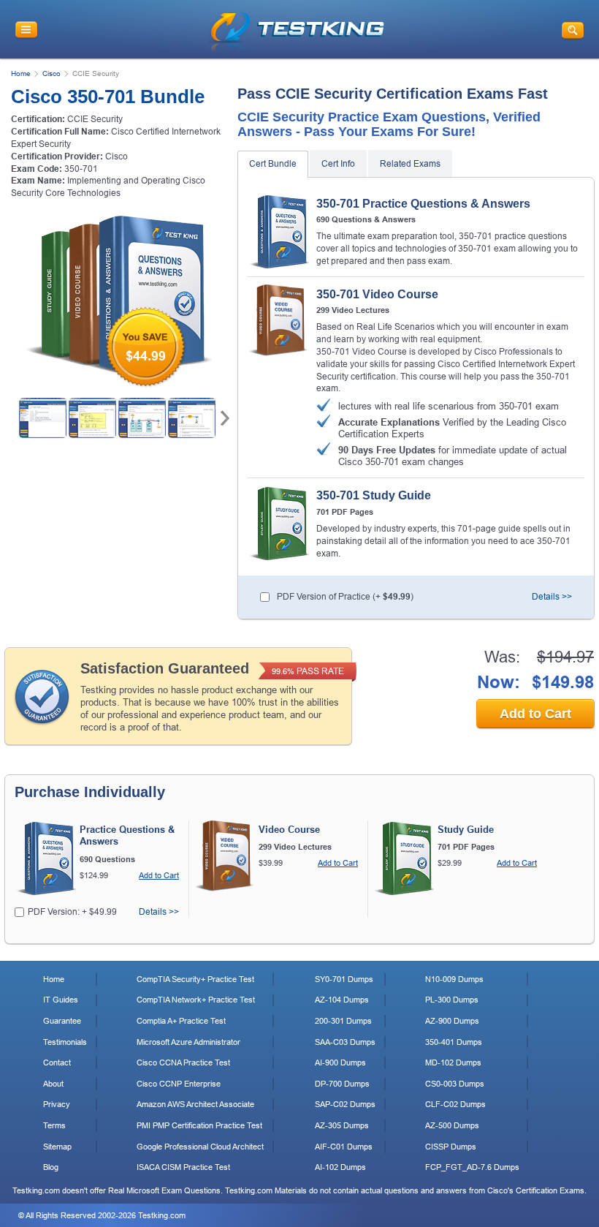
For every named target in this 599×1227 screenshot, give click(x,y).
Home (21, 73)
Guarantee (62, 1020)
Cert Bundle (273, 164)
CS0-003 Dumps (454, 1083)
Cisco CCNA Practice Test (183, 1062)
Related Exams (410, 164)
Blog (50, 1167)
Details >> (552, 597)
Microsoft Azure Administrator (188, 1042)
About (53, 1083)
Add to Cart (535, 713)
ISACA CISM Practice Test (183, 1167)
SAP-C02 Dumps (345, 1104)
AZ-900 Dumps (452, 1020)
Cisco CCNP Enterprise (179, 1083)
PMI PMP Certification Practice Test (199, 1125)
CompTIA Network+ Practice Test (196, 999)
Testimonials (65, 1042)
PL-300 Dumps (451, 999)
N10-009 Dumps (454, 979)
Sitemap (57, 1146)
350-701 (81, 169)
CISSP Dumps (450, 1146)
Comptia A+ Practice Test (181, 1020)
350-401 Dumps (453, 1042)
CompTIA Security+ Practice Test (195, 979)
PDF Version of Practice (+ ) (345, 597)
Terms (54, 1125)
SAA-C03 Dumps (345, 1042)
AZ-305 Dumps (342, 1125)
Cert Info (338, 164)
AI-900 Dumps (340, 1062)
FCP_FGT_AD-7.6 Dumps (472, 1167)
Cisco (51, 73)
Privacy (56, 1104)
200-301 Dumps (343, 1020)
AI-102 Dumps (340, 1167)
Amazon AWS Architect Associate (195, 1104)
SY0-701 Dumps (344, 979)
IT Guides (60, 999)
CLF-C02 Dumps (455, 1104)
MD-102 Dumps (453, 1062)
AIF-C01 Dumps (344, 1146)
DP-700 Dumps (342, 1083)
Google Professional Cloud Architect (200, 1146)
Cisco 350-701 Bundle (108, 96)
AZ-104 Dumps (342, 999)
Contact (57, 1062)
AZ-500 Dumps (452, 1125)
